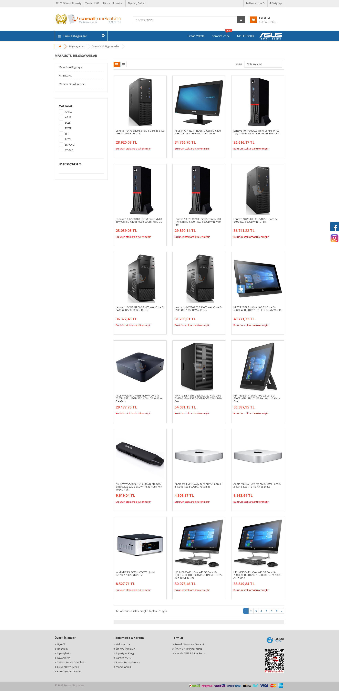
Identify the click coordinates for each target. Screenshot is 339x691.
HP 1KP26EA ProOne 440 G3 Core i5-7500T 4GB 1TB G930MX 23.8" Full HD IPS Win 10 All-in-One (198, 575)
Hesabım (62, 649)
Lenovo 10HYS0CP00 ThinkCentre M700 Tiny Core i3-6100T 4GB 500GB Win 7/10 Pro (198, 221)
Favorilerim (63, 658)
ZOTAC (69, 150)
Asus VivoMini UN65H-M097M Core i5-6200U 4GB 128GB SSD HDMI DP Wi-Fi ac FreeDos (139, 398)
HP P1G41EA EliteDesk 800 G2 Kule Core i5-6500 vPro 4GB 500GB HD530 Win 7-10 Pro (198, 398)
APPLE (68, 111)
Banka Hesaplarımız (128, 662)
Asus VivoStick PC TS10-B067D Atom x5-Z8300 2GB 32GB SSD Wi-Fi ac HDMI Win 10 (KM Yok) (139, 486)
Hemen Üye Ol (257, 3)
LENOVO (70, 144)
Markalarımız (123, 667)
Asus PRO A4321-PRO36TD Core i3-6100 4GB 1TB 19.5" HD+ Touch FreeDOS (198, 132)
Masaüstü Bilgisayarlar (105, 46)
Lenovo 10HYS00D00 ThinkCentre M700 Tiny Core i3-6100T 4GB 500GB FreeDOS (139, 220)
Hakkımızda (123, 644)
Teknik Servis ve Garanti (189, 644)
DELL (67, 122)
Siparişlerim (64, 653)
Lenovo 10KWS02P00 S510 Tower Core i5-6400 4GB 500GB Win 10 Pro (140, 308)
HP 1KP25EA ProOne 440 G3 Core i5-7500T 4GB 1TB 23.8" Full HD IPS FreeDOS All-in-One (257, 575)
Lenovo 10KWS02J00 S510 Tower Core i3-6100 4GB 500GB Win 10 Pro (198, 308)
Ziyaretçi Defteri (137, 3)
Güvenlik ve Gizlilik (68, 667)
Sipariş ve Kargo (125, 653)
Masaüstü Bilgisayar (71, 67)
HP (66, 133)
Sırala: (239, 64)
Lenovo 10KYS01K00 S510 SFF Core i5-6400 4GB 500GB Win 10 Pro (255, 220)
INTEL (68, 139)
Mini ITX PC (65, 75)
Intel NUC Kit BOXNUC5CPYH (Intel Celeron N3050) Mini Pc (135, 573)
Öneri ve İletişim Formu (188, 649)
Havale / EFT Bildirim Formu (191, 653)
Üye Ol (61, 644)
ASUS (68, 117)
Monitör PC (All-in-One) (72, 84)
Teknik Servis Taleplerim (71, 662)
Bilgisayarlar (76, 46)
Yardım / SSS (92, 3)
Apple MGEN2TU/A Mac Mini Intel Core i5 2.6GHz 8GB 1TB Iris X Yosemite (257, 485)
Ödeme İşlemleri (125, 649)
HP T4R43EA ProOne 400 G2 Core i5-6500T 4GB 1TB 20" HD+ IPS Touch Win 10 (257, 308)
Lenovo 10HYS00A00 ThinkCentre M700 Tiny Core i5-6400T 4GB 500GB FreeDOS (256, 132)
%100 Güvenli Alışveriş (68, 3)
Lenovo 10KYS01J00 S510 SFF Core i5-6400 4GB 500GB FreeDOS (140, 132)
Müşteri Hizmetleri (113, 3)
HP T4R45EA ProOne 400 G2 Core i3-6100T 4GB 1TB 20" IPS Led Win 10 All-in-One (256, 398)
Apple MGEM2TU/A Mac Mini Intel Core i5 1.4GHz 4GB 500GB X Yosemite (198, 485)
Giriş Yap (276, 3)
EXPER (68, 128)
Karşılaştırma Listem (69, 671)
